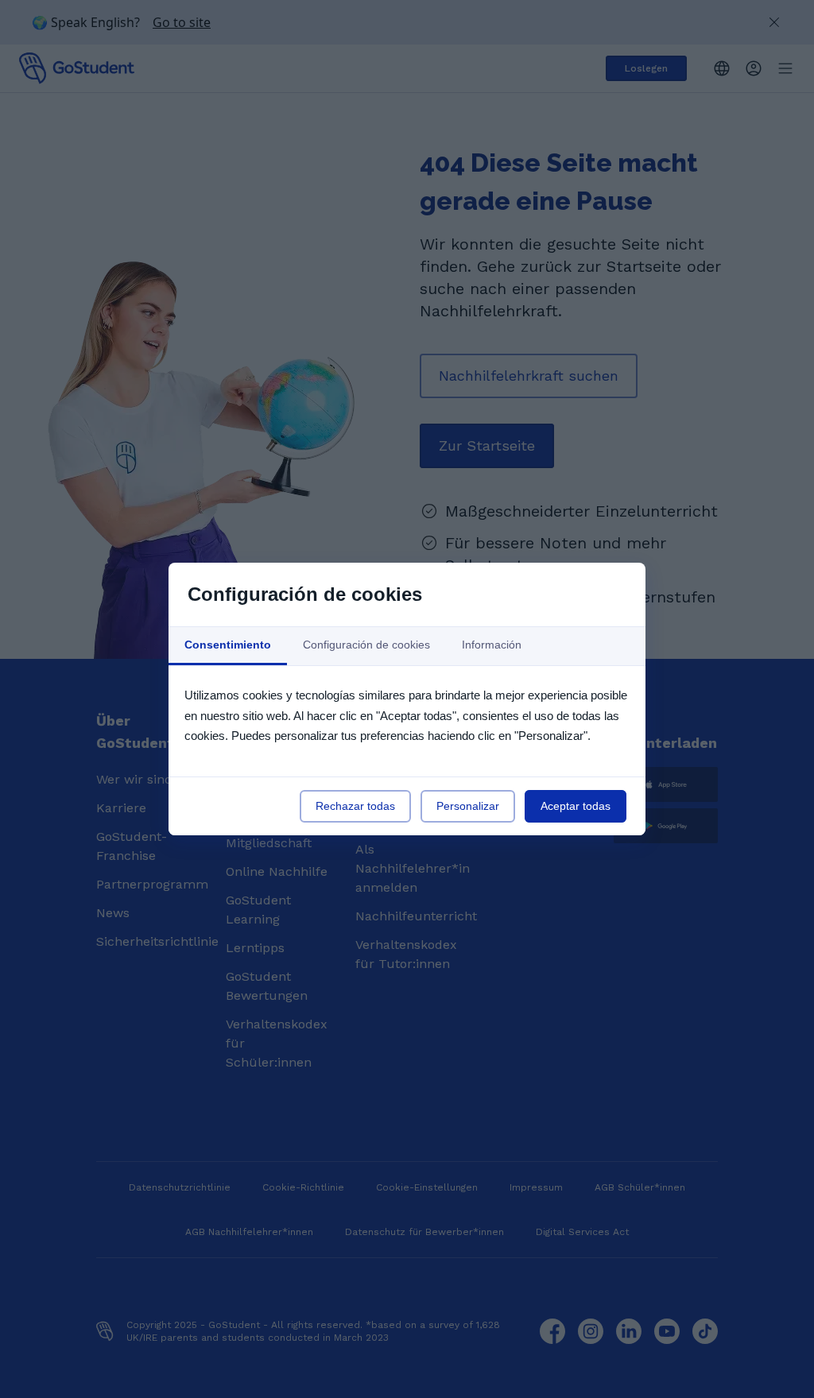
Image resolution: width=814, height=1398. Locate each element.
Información (491, 644)
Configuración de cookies (366, 644)
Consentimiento (227, 644)
